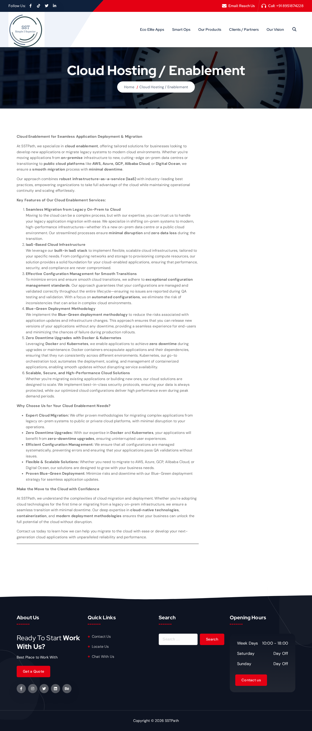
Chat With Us (103, 656)
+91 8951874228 (290, 6)
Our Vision (275, 29)
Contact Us (101, 636)
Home (129, 87)
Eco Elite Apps (152, 29)
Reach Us (247, 6)
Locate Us (100, 646)
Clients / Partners (244, 29)
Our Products (209, 29)
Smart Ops (181, 29)
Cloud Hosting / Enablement (163, 87)
